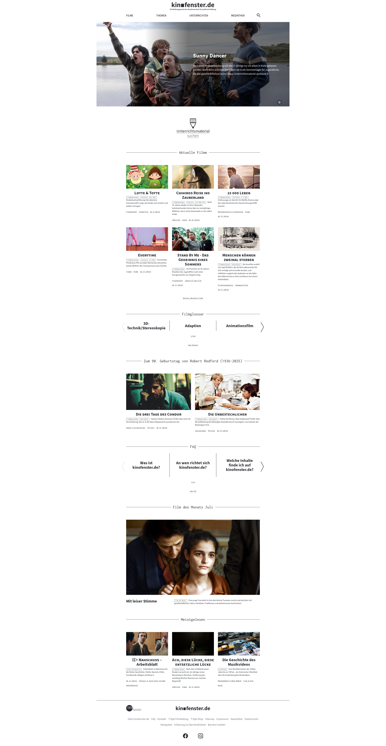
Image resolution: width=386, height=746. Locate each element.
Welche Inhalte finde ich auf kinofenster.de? (240, 465)
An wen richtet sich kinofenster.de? (193, 465)
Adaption (193, 325)
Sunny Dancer (209, 55)
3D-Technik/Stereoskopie (146, 325)
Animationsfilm (239, 325)
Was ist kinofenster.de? (146, 465)
